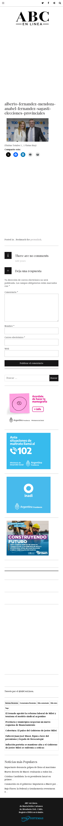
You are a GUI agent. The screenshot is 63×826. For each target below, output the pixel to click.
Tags (7, 708)
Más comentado (43, 703)
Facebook (47, 3)
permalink (35, 239)
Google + (53, 3)
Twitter (41, 3)
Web (7, 349)
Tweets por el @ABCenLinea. (19, 691)
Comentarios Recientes (28, 703)
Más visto (54, 703)
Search (58, 3)
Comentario (11, 292)
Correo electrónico (15, 337)
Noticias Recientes (11, 703)
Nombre (9, 326)
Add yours (20, 261)
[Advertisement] (31, 63)
